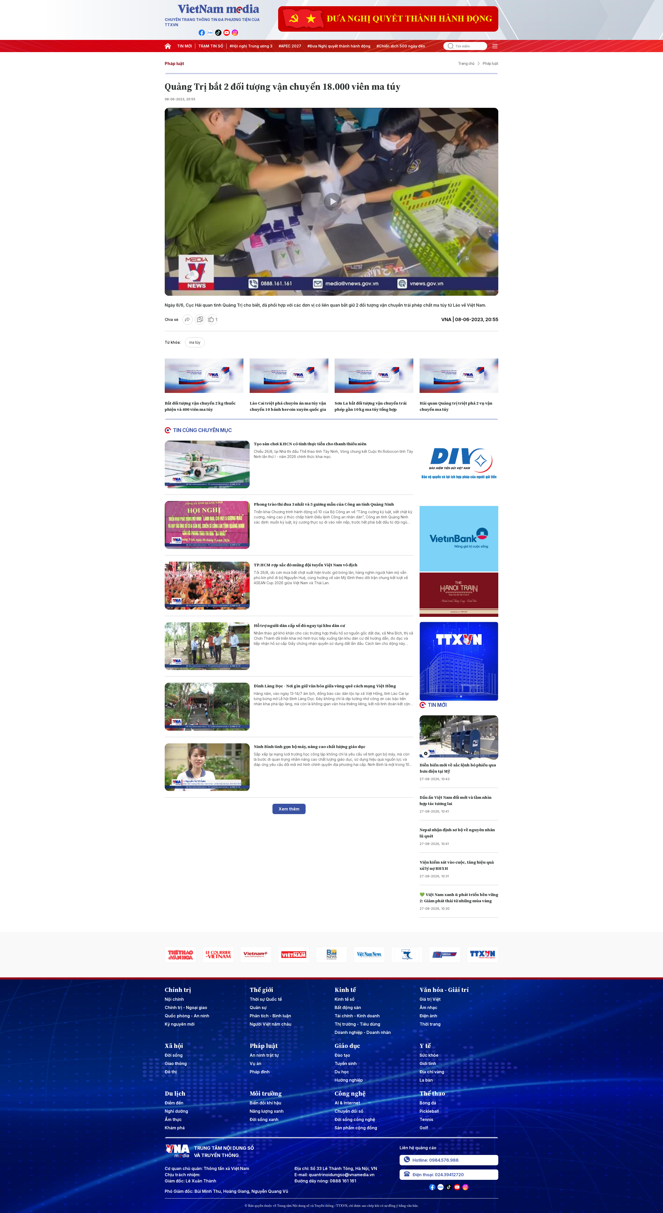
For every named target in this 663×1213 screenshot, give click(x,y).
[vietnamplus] (180, 955)
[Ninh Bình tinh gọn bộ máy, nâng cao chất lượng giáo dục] (207, 767)
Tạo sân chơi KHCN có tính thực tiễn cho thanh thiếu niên (310, 444)
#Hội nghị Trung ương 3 (251, 46)
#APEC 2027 (290, 46)
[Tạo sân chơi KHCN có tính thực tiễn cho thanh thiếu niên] (207, 465)
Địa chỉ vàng (432, 1071)
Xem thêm (289, 809)
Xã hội (174, 1046)
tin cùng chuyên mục (202, 430)
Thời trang (430, 1024)
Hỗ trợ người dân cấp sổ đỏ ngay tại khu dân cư (299, 625)
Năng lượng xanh (267, 1111)
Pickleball (429, 1111)
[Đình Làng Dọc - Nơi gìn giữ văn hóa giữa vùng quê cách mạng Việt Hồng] (207, 707)
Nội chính (174, 999)
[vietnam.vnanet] (218, 955)
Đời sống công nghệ (355, 1119)
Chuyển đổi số (349, 1111)
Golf (424, 1127)
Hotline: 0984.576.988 (436, 1160)
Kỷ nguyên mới (179, 1024)
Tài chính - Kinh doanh (357, 1015)
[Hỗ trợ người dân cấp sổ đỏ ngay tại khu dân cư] (207, 646)
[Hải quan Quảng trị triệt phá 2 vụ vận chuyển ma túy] (459, 376)
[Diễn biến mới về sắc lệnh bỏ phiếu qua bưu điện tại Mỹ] (459, 737)
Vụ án (255, 1063)
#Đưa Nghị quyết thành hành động (338, 46)
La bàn (426, 1080)
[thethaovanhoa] (482, 955)
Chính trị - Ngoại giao (186, 1007)
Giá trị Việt (430, 999)
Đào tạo (342, 1055)
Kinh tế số (345, 999)
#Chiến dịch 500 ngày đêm (401, 46)
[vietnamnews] (293, 955)
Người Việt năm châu (270, 1024)
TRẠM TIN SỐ (210, 46)
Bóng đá (428, 1102)
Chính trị (178, 990)
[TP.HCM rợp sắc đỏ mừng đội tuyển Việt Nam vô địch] (207, 586)
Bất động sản (348, 1007)
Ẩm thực (173, 1119)
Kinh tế (345, 990)
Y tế (425, 1046)
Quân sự (258, 1007)
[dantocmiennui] (331, 955)
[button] (457, 696)
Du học (342, 1071)
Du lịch (175, 1093)
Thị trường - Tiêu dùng (357, 1024)
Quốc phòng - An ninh (187, 1015)
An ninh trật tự (264, 1055)
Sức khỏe (429, 1055)
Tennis (426, 1119)
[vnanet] (407, 955)
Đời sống (174, 1055)
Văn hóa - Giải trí (444, 990)
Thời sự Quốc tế (266, 999)
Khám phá (175, 1127)
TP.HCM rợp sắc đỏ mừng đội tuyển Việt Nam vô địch (305, 565)
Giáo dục (347, 1046)
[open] (495, 46)
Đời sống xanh (264, 1119)
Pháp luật (174, 63)
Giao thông (176, 1063)
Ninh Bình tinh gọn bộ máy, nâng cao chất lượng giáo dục (309, 746)
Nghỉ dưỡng (176, 1111)
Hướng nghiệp (349, 1080)
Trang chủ (466, 63)
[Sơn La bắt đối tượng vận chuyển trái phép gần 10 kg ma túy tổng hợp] (374, 376)
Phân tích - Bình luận (270, 1015)
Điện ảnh (428, 1015)
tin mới (437, 705)
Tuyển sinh (346, 1063)
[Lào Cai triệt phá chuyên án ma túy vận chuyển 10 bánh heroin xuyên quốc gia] (289, 376)
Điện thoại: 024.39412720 (438, 1174)
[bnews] (256, 955)
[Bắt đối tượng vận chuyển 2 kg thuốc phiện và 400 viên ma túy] (204, 376)
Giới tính (428, 1063)
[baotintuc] (444, 955)
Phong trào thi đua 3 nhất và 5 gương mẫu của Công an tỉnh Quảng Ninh (324, 504)
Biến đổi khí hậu (265, 1102)
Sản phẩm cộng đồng (356, 1127)
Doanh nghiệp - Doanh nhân (363, 1032)
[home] (168, 46)
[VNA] (202, 33)
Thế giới (261, 990)
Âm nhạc (428, 1007)
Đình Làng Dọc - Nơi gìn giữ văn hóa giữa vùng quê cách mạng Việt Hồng (325, 686)
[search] (448, 46)
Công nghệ (350, 1093)
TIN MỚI (184, 46)
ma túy (194, 342)
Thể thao (432, 1093)
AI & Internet (347, 1102)
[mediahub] (369, 955)
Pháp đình (260, 1071)
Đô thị (171, 1071)
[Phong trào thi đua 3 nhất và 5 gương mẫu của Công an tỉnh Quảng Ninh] (207, 525)
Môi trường (266, 1093)
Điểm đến (174, 1102)
